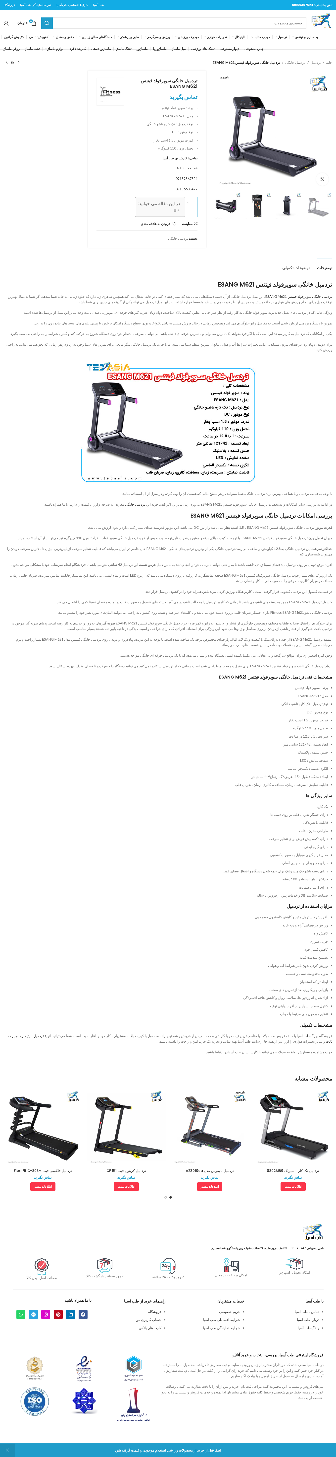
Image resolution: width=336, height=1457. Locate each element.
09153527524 (186, 168)
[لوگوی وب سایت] (321, 22)
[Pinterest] (58, 1314)
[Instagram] (45, 1314)
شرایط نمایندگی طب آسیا (221, 1328)
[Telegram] (33, 1314)
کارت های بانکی (150, 1328)
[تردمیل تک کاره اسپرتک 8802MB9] (293, 1127)
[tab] (324, 265)
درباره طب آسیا (308, 1319)
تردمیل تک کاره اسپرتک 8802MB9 (293, 1170)
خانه (329, 62)
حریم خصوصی (229, 1311)
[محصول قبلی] (19, 63)
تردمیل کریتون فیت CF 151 (126, 1170)
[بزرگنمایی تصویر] (322, 179)
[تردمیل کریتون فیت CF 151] (126, 1127)
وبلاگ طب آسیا (308, 1328)
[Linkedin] (70, 1314)
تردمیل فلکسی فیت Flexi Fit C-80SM (43, 1170)
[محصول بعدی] (7, 63)
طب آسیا (303, 1036)
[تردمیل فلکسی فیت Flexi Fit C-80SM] (43, 1127)
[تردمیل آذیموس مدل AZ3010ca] (210, 1127)
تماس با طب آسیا (307, 1311)
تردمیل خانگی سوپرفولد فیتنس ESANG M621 (298, 296)
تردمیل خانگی (295, 62)
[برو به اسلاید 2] (165, 1197)
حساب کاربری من (148, 1319)
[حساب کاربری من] (6, 23)
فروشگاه (154, 1311)
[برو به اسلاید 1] (170, 1197)
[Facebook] (83, 1314)
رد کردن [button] (7, 1450)
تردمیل (316, 62)
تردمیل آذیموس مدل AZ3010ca (210, 1170)
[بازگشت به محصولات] (13, 63)
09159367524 (302, 5)
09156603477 (186, 189)
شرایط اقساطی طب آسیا (221, 1319)
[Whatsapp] (20, 1314)
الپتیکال (26, 1036)
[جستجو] (47, 23)
